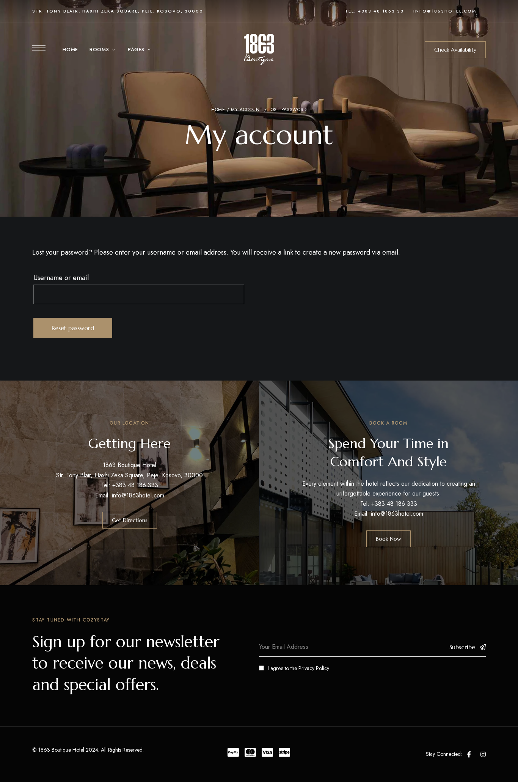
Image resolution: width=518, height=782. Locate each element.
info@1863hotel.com (138, 495)
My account (246, 109)
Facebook (469, 754)
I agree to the (298, 668)
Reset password (73, 328)
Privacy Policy (313, 668)
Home (218, 109)
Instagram (483, 754)
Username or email (61, 278)
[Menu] (39, 47)
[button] (455, 49)
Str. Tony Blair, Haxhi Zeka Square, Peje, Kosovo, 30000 (117, 11)
